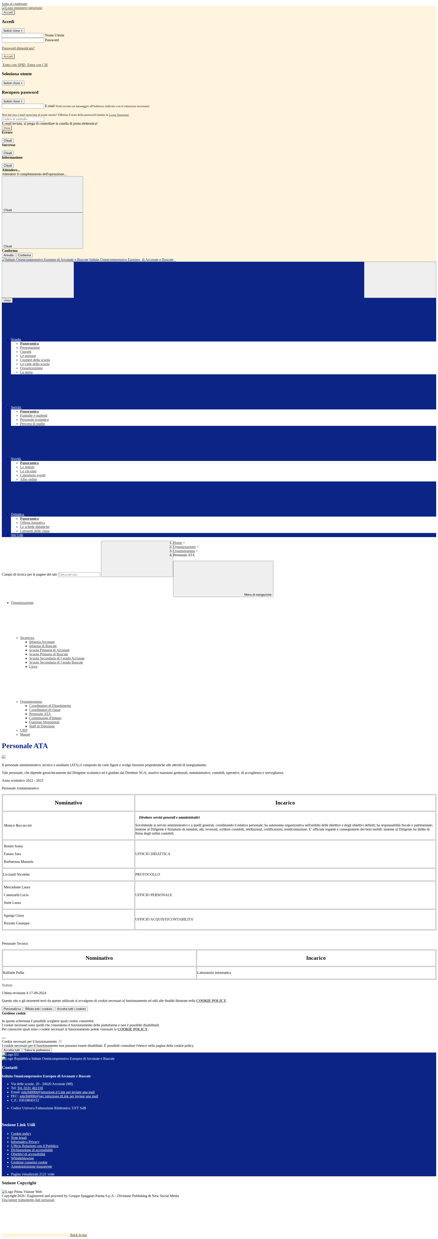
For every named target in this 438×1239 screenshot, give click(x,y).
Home (177, 543)
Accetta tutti (71, 1009)
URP (23, 730)
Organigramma (184, 551)
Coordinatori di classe (44, 710)
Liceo (33, 666)
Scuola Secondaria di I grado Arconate (57, 658)
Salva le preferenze (37, 1050)
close (7, 300)
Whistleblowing (22, 1158)
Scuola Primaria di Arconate (49, 650)
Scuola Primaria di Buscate (48, 654)
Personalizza (12, 1009)
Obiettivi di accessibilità (28, 1154)
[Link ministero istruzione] (22, 8)
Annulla (8, 255)
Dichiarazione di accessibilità (32, 1150)
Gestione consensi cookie (29, 1162)
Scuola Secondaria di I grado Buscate (56, 662)
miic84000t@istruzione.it (58, 1092)
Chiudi (8, 140)
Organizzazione (184, 547)
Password (52, 40)
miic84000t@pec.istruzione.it (59, 1096)
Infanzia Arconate (42, 642)
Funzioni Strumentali (44, 722)
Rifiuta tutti (38, 1009)
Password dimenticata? (18, 48)
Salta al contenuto (14, 4)
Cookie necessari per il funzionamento (30, 1041)
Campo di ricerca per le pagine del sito (29, 574)
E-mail (50, 106)
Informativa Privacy (25, 1142)
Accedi (8, 12)
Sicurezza (27, 638)
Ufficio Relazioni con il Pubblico (34, 1146)
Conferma (24, 255)
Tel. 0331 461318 (30, 1088)
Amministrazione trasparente (31, 1166)
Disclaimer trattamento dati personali (28, 1200)
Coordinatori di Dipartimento (50, 706)
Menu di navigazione (257, 594)
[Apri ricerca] (400, 280)
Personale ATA (40, 714)
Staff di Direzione (42, 726)
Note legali (19, 1138)
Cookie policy (21, 1134)
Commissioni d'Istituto (45, 718)
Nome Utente (54, 35)
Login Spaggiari (119, 114)
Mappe (25, 734)
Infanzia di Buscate (43, 646)
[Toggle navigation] (38, 280)
